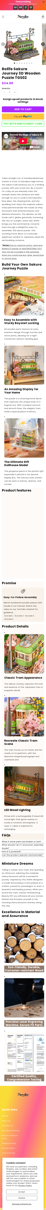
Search (5, 1116)
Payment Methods (10, 1130)
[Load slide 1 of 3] (19, 63)
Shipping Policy (9, 1143)
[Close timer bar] (44, 2)
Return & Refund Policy (10, 1137)
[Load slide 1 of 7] (29, 63)
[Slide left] (3, 44)
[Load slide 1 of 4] (22, 63)
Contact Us (7, 1125)
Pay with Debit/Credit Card (23, 123)
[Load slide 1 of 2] (17, 63)
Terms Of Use (8, 1153)
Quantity (6, 88)
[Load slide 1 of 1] (14, 63)
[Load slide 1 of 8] (31, 63)
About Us (6, 1121)
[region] (23, 537)
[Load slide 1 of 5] (24, 63)
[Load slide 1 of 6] (27, 63)
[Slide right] (43, 44)
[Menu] (3, 16)
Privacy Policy (25, 1185)
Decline (22, 1198)
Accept (21, 1192)
